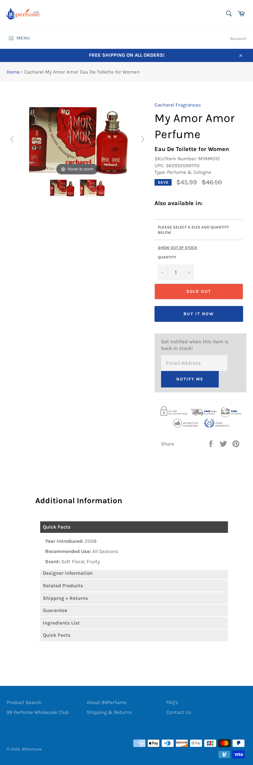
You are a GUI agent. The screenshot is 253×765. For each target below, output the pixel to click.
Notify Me (190, 379)
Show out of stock (177, 247)
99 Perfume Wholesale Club (38, 712)
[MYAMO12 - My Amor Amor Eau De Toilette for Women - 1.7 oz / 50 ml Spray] (62, 187)
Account (238, 38)
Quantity (167, 257)
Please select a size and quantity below (193, 230)
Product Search (24, 702)
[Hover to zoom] (77, 139)
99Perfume (32, 749)
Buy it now (198, 313)
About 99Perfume (106, 702)
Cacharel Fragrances (178, 105)
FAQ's (172, 702)
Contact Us (178, 712)
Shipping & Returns (109, 712)
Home (13, 72)
